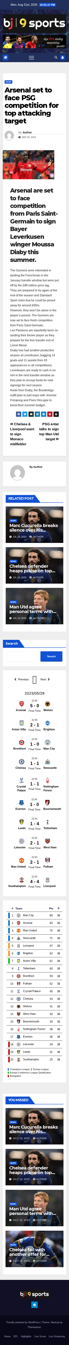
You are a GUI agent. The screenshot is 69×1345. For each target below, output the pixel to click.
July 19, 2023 (22, 1138)
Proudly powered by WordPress (23, 1322)
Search (12, 644)
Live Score (40, 1336)
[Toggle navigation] (31, 57)
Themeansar (34, 1327)
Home (7, 1336)
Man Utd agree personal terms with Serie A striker (31, 611)
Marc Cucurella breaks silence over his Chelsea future (33, 530)
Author (27, 132)
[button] (55, 57)
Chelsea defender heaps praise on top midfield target (30, 570)
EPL (15, 1336)
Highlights (26, 1336)
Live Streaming (57, 1336)
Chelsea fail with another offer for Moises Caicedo (27, 1254)
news (8, 82)
